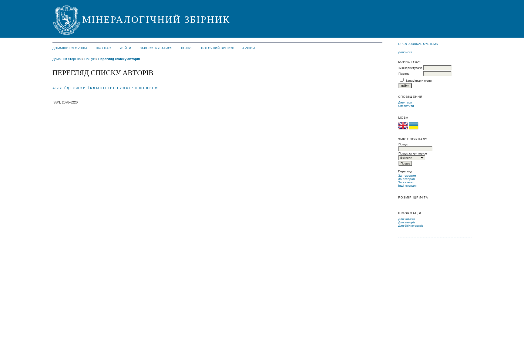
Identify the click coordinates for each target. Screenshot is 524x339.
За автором (406, 179)
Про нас (103, 48)
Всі (156, 88)
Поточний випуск (217, 48)
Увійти (125, 48)
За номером (407, 175)
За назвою (406, 182)
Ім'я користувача (410, 67)
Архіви (248, 48)
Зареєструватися (156, 48)
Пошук (187, 48)
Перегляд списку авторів (119, 59)
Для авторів (406, 222)
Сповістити (406, 105)
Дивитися (405, 102)
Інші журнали (408, 185)
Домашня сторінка (69, 48)
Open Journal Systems (418, 44)
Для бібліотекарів (410, 225)
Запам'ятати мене (418, 80)
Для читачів (406, 219)
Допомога (405, 52)
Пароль (403, 73)
